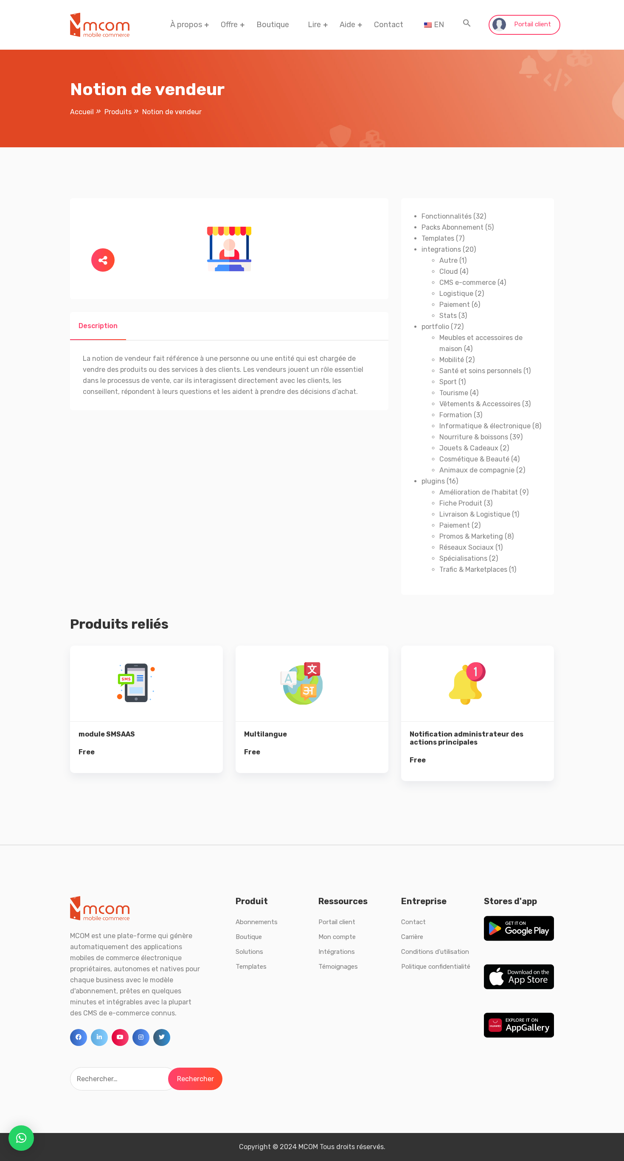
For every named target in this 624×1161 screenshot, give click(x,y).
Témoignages (338, 966)
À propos (186, 24)
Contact (388, 24)
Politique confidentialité (435, 966)
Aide (347, 24)
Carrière (412, 937)
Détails (153, 695)
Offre (229, 24)
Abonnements (257, 922)
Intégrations (336, 952)
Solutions (249, 952)
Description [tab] (98, 326)
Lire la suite (146, 724)
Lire (314, 24)
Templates (251, 966)
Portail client (531, 24)
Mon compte (337, 937)
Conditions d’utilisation (435, 952)
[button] (467, 24)
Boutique (272, 24)
